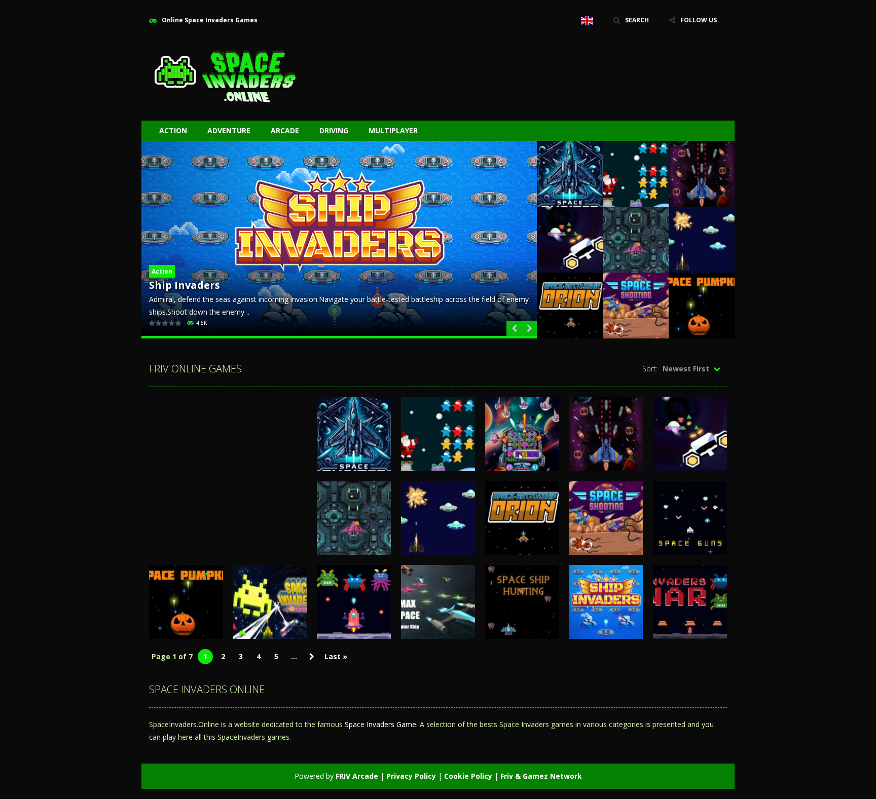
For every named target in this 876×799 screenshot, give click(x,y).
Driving (333, 130)
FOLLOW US (698, 20)
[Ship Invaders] (339, 239)
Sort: (650, 368)
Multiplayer (393, 130)
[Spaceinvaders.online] (225, 75)
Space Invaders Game (380, 724)
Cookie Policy (468, 776)
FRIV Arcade (357, 776)
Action (173, 130)
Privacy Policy (411, 776)
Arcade (285, 130)
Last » (335, 656)
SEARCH (637, 20)
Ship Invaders (184, 285)
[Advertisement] (542, 61)
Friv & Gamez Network (541, 776)
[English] (587, 20)
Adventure (228, 130)
